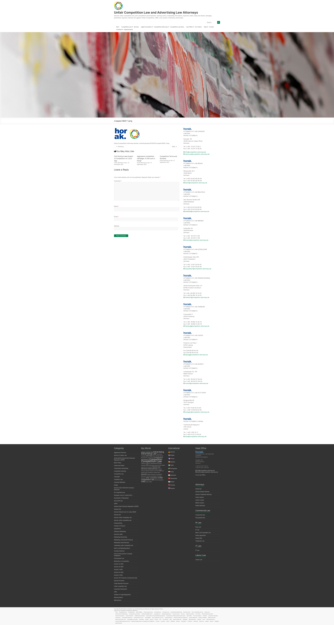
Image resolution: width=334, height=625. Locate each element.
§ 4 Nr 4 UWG (149, 481)
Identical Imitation (150, 470)
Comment (118, 181)
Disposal (199, 619)
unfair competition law (152, 479)
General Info (117, 509)
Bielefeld (158, 456)
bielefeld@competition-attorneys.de (197, 211)
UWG (115, 592)
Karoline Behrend (193, 617)
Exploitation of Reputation (121, 498)
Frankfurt (150, 467)
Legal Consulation (146, 27)
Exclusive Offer (158, 465)
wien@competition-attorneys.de (195, 436)
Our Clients (198, 27)
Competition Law (126, 27)
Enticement (151, 465)
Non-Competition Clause (197, 612)
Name (116, 206)
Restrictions (143, 476)
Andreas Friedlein (202, 617)
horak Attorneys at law (120, 162)
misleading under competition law (123, 545)
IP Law (197, 529)
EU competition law (119, 492)
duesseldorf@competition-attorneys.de (198, 269)
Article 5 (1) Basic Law (120, 455)
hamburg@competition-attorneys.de (197, 326)
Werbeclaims (117, 600)
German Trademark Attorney (203, 494)
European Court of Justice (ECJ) (123, 495)
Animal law (198, 489)
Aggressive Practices (120, 452)
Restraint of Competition (156, 474)
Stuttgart (217, 621)
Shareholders (154, 476)
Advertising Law (148, 454)
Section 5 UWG (118, 569)
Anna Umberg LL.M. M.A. (158, 617)
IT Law (197, 550)
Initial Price (156, 470)
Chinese (172, 485)
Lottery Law (207, 612)
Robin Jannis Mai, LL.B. (120, 619)
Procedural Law (186, 612)
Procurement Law (119, 558)
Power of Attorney (177, 619)
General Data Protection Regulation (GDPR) (126, 506)
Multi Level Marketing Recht (122, 548)
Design (116, 485)
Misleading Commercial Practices (123, 540)
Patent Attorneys (200, 505)
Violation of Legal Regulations (122, 594)
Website (116, 226)
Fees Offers (189, 615)
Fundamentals (131, 612)
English (172, 455)
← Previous (120, 146)
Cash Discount (150, 457)
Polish (172, 471)
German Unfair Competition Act (123, 517)
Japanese (173, 475)
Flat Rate (205, 615)
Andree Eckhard (168, 617)
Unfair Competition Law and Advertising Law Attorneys (156, 12)
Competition (155, 459)
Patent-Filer (198, 538)
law (160, 470)
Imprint (151, 619)
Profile (146, 619)
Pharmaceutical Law (148, 612)
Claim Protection (129, 615)
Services (136, 27)
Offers (158, 472)
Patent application (200, 535)
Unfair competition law (120, 586)
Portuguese (173, 468)
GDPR (115, 503)
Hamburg (160, 469)
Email (116, 216)
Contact (211, 27)
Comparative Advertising (121, 468)
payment (144, 474)
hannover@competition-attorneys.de (197, 154)
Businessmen (144, 457)
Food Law (198, 527)
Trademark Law (199, 541)
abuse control (145, 452)
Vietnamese (173, 478)
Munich (211, 621)
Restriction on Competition (121, 561)
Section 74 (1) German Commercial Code (125, 578)
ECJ (147, 465)
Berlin (154, 456)
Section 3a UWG (118, 564)
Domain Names (176, 614)
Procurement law (200, 517)
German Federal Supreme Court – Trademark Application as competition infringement (134, 621)
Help (205, 27)
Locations (119, 29)
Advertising (158, 452)
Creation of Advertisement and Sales (153, 463)
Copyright (117, 476)
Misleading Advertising (120, 537)
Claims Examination (119, 615)
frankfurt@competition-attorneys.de (197, 297)
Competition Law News (177, 27)
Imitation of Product (119, 526)
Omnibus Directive (119, 551)
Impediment (117, 528)
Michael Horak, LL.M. (138, 617)
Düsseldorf (143, 465)
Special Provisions (119, 580)
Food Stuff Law (118, 500)
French (172, 458)
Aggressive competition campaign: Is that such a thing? (146, 158)
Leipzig (206, 621)
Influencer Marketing (120, 531)
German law (117, 514)
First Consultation (197, 615)
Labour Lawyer (199, 500)
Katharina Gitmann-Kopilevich (181, 617)
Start (117, 27)
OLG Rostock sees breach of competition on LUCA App (123, 158)
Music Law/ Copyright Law (203, 532)
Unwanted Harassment (120, 589)
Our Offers (198, 614)
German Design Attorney (202, 491)
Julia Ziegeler (148, 617)
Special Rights (139, 612)
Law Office (189, 27)
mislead (155, 472)
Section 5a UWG (118, 572)
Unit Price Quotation (159, 479)
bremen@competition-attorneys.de (196, 240)
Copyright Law (157, 614)
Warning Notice (118, 597)
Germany (144, 469)
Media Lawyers (199, 502)
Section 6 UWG (118, 575)
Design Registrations (166, 614)
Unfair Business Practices (121, 583)
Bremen (161, 456)
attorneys (149, 456)
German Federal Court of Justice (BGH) (125, 512)
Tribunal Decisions (210, 619)
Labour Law (198, 559)
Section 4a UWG (118, 566)
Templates (185, 619)
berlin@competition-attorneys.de (196, 183)
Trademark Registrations (146, 614)
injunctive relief (118, 534)
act (152, 452)
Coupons (143, 463)
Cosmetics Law (118, 479)
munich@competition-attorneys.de (196, 383)
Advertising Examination (207, 614)
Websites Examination (140, 615)
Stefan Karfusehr (212, 617)
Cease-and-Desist (119, 465)
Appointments (128, 29)
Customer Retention (119, 482)
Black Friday (117, 462)
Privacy (156, 619)
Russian (172, 488)
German (172, 452)
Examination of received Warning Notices (155, 615)
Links (204, 619)
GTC (160, 619)
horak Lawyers (199, 497)
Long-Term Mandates (213, 615)
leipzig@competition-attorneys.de (196, 355)
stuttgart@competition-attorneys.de (197, 412)
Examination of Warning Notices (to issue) (175, 615)
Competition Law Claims (134, 614)
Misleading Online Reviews (121, 542)
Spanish (172, 462)
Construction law (200, 515)
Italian (172, 465)
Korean (172, 481)
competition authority (120, 471)
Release (149, 474)
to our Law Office (200, 475)
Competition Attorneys (161, 27)
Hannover (143, 470)
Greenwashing (118, 523)
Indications (118, 617)
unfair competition (152, 478)
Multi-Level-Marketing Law (121, 614)
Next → (174, 146)
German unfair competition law (122, 520)
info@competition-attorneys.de (195, 152)
